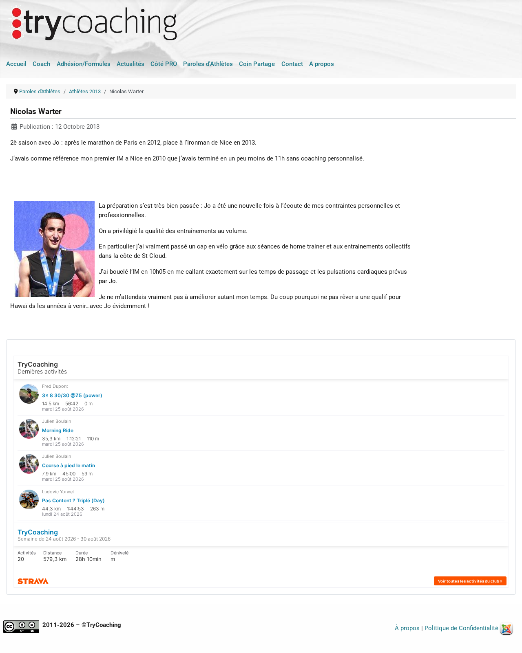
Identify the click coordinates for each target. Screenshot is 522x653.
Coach (41, 64)
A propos (321, 64)
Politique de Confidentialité (461, 628)
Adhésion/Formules (84, 64)
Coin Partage (257, 64)
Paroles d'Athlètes (208, 64)
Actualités (130, 64)
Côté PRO (163, 64)
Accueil (16, 64)
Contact (292, 64)
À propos (407, 628)
